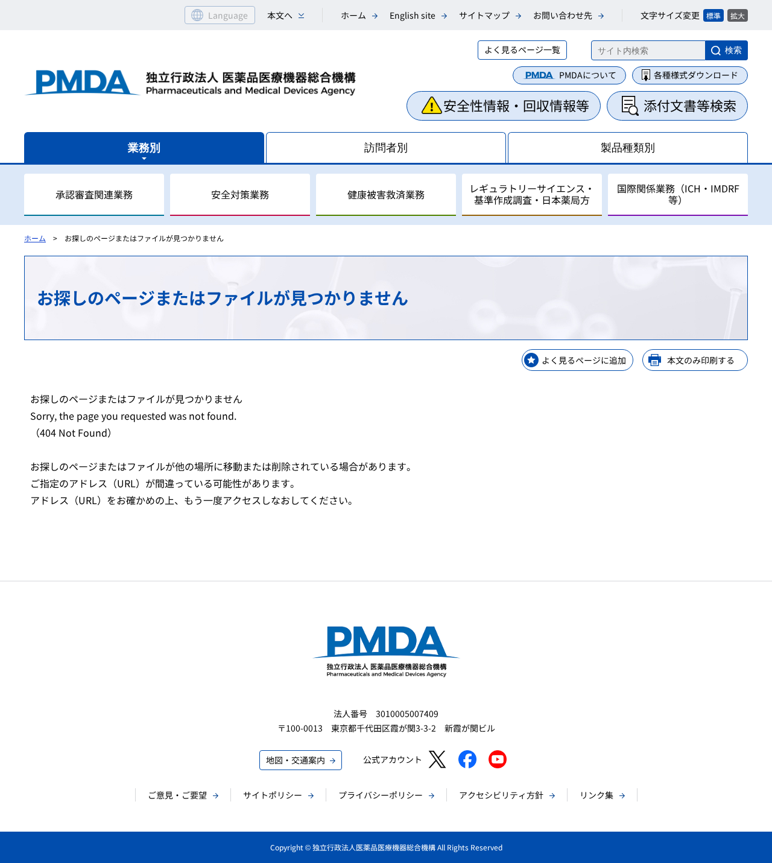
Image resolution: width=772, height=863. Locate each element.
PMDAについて (587, 75)
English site (412, 15)
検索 (733, 50)
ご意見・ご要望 (177, 795)
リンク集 (596, 795)
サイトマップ (484, 15)
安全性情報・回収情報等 (516, 105)
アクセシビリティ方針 (501, 795)
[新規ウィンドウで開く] (437, 759)
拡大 (737, 15)
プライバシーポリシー (380, 795)
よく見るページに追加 (584, 360)
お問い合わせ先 (562, 15)
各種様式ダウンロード (696, 75)
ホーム (353, 15)
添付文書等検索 (690, 105)
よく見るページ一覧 (522, 49)
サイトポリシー (272, 795)
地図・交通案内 (295, 760)
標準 (713, 15)
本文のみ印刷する (701, 360)
